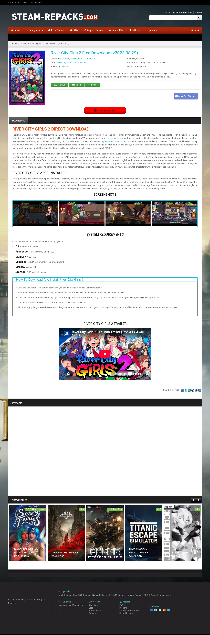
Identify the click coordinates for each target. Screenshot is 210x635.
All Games (86, 58)
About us (93, 605)
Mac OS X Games (81, 595)
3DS (146, 595)
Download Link (107, 110)
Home (14, 44)
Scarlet (65, 66)
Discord (198, 12)
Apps (153, 595)
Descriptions (18, 120)
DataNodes (59, 85)
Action (23, 44)
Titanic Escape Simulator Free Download (138, 552)
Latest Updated (165, 595)
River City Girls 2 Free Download (72, 62)
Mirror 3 (92, 85)
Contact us (94, 613)
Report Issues (126, 613)
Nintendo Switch (100, 595)
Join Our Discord (187, 96)
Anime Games (134, 595)
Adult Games (64, 595)
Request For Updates (129, 610)
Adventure (75, 58)
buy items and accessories (113, 141)
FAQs (122, 605)
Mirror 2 (76, 85)
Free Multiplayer (118, 595)
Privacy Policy (95, 610)
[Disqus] (105, 453)
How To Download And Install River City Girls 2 (49, 280)
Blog (91, 608)
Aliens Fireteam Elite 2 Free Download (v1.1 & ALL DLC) (104, 552)
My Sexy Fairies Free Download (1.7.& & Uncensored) (25, 552)
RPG (94, 58)
